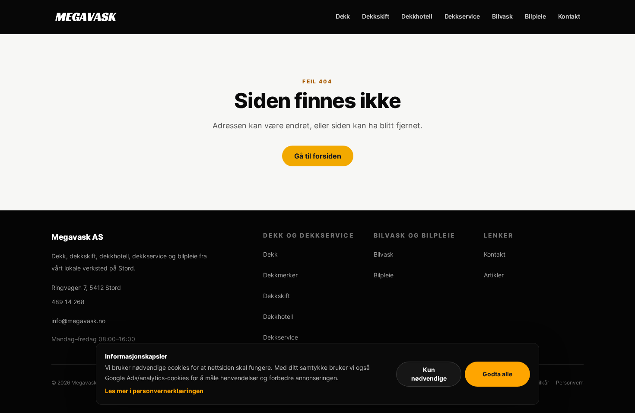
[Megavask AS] (86, 17)
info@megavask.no (78, 320)
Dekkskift (375, 16)
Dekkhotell (416, 16)
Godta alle (497, 374)
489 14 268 (68, 301)
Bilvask (502, 16)
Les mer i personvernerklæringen (154, 390)
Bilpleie (535, 16)
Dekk (343, 16)
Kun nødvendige (429, 374)
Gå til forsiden (317, 156)
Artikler (494, 275)
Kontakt (569, 16)
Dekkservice (462, 16)
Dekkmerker (280, 275)
